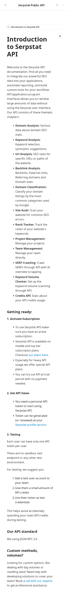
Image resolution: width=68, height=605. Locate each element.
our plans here (38, 355)
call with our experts (39, 581)
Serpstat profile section (30, 425)
